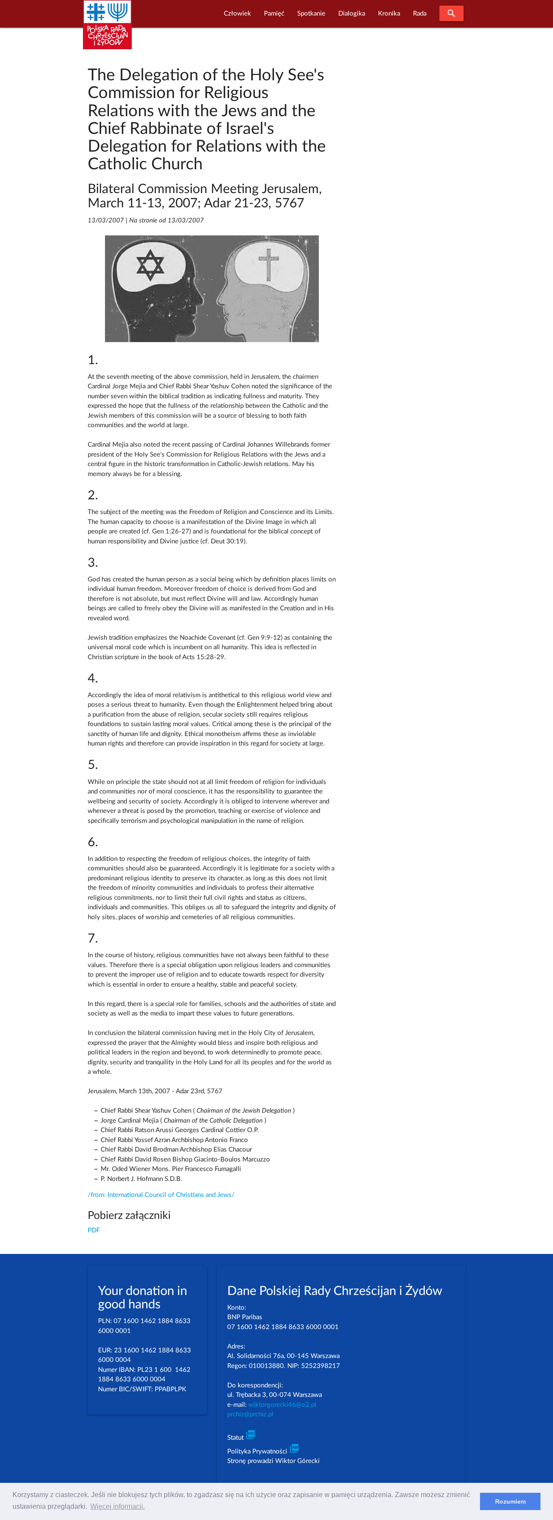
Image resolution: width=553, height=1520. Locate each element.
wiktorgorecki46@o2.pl (282, 1405)
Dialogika (351, 13)
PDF (94, 1230)
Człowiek (237, 13)
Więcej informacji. (117, 1506)
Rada (419, 13)
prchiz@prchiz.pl (250, 1414)
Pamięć (274, 13)
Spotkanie (311, 13)
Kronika (389, 13)
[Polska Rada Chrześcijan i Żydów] (107, 29)
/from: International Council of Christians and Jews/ (161, 1195)
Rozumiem (510, 1501)
